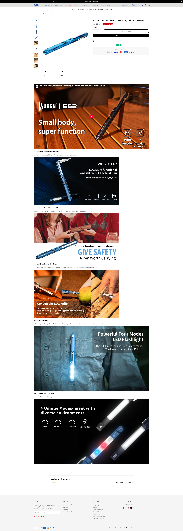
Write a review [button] (119, 482)
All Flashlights (80, 9)
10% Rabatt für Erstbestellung (91, 1)
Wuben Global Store (68, 512)
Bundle (102, 5)
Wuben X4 (76, 5)
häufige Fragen (96, 505)
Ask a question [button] (128, 482)
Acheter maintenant (121, 36)
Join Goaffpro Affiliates (68, 505)
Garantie (95, 507)
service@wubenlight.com (128, 504)
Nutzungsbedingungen (98, 518)
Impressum (65, 509)
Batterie (109, 5)
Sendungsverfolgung (98, 509)
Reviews (147, 14)
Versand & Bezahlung (98, 512)
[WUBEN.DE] (36, 5)
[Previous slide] (53, 1)
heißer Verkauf (58, 5)
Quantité (95, 28)
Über (133, 5)
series (115, 5)
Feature (141, 14)
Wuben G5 (95, 5)
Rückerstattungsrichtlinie (98, 514)
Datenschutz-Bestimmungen (99, 516)
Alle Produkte (48, 5)
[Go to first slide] (128, 1)
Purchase (135, 14)
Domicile (73, 9)
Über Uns (65, 507)
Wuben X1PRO (85, 5)
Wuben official (124, 5)
